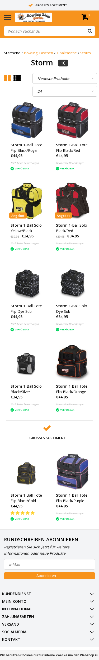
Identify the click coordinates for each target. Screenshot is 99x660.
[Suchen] (90, 31)
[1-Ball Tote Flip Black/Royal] (27, 120)
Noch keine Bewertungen (25, 163)
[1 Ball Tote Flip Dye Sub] (27, 281)
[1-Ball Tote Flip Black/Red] (72, 120)
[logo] (41, 17)
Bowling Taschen (38, 52)
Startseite (12, 52)
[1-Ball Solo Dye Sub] (72, 281)
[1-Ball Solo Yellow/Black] (27, 201)
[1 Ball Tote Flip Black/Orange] (72, 362)
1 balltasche (66, 52)
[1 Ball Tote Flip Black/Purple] (72, 471)
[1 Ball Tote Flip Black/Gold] (27, 471)
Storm (85, 52)
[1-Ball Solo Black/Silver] (27, 362)
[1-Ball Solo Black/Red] (72, 201)
